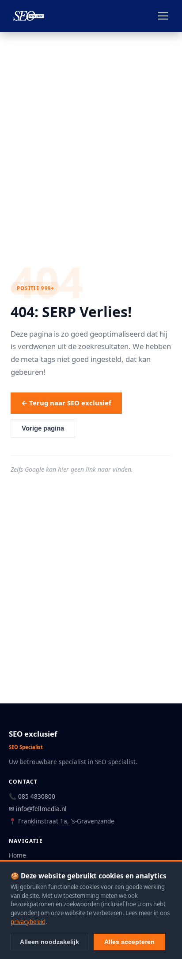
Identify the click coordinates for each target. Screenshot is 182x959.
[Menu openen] (163, 16)
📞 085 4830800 (32, 796)
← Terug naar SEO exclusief (66, 402)
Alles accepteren (129, 941)
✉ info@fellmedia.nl (38, 808)
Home (17, 855)
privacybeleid (28, 922)
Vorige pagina (43, 428)
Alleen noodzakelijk (49, 941)
